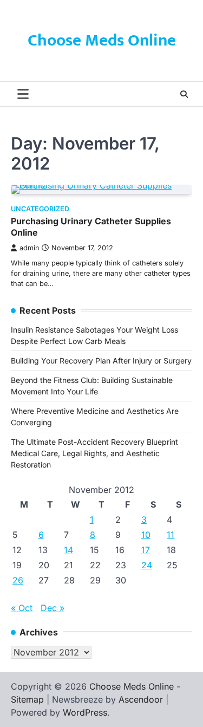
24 (146, 565)
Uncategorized (40, 209)
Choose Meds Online (102, 41)
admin (29, 248)
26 (17, 580)
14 (68, 549)
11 (170, 534)
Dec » (52, 607)
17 (145, 549)
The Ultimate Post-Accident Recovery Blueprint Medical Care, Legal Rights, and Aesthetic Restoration (94, 453)
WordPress (85, 712)
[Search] (184, 94)
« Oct (21, 607)
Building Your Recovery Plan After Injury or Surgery (101, 360)
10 (145, 534)
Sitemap (27, 699)
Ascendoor (141, 699)
